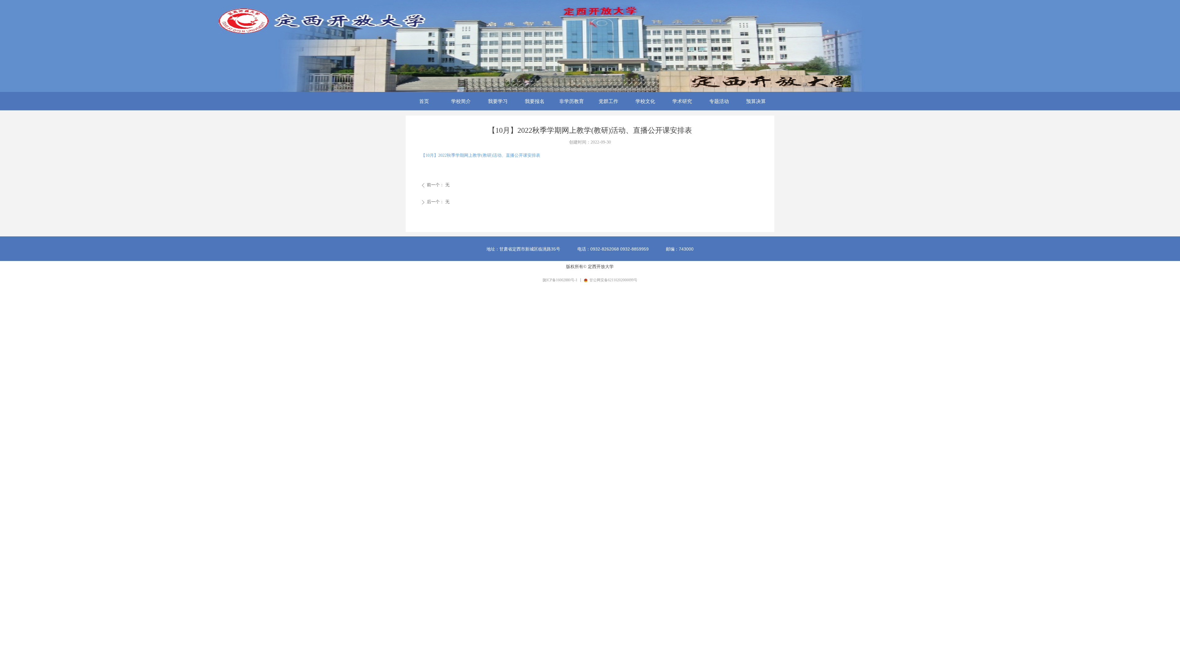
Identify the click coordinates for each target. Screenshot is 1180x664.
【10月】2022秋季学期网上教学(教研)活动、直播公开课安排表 (480, 155)
